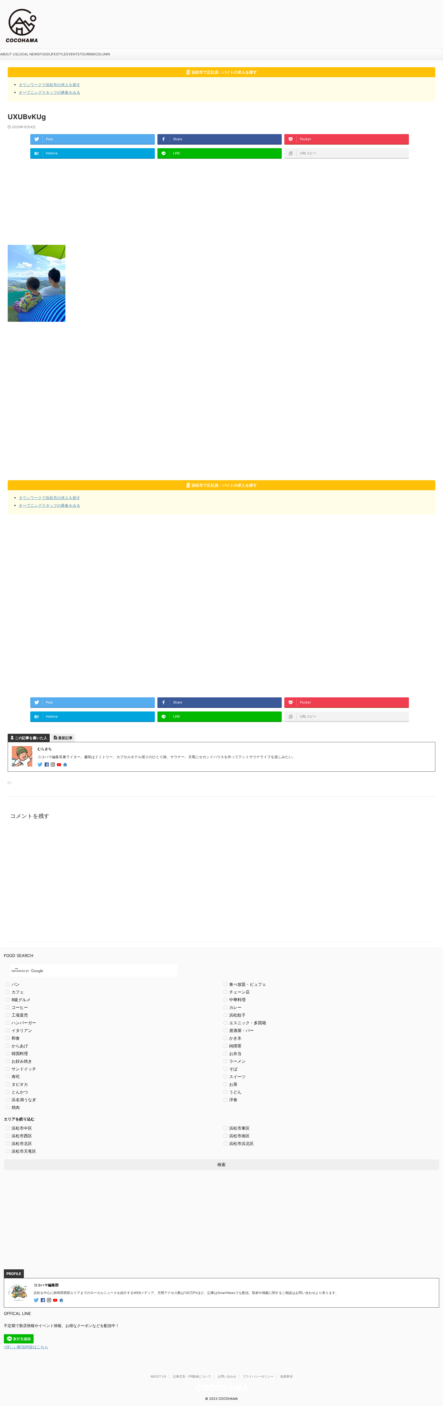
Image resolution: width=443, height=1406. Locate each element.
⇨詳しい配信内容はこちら (26, 1346)
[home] (65, 765)
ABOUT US (8, 54)
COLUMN (102, 54)
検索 (221, 1164)
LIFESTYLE (57, 54)
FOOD (44, 54)
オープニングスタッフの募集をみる (49, 92)
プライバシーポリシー (258, 1376)
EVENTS (72, 54)
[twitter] (40, 765)
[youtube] (59, 765)
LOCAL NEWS (28, 54)
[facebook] (47, 765)
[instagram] (53, 765)
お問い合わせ (227, 1376)
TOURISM (87, 54)
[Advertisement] (161, 201)
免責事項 (286, 1376)
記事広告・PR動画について (192, 1376)
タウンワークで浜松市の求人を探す (49, 84)
